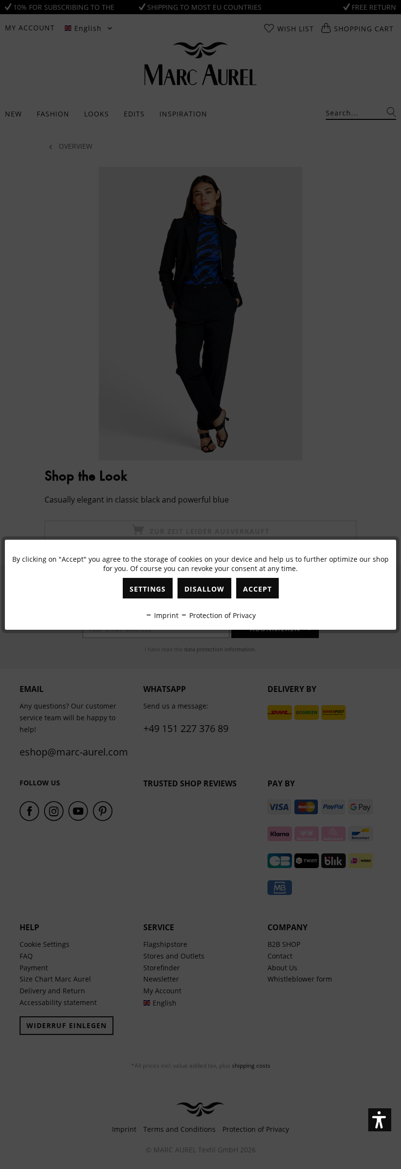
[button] (379, 1119)
